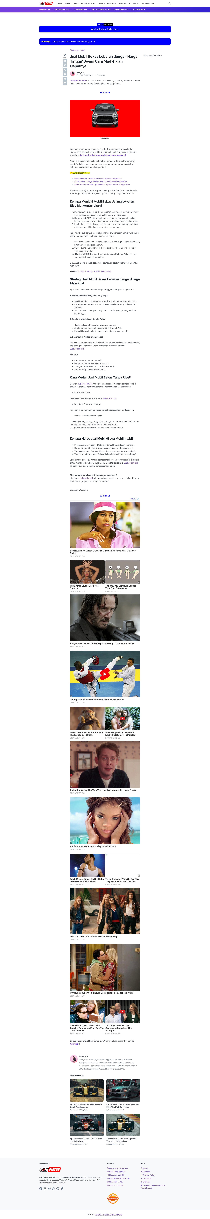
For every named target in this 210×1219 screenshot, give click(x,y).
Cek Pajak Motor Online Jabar (105, 29)
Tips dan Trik (124, 3)
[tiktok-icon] (62, 1188)
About (145, 1168)
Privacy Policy (148, 1175)
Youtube (74, 1044)
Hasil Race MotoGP (117, 1172)
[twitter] (65, 65)
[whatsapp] (65, 70)
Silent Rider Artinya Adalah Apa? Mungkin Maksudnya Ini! (100, 182)
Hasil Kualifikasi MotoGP (119, 1178)
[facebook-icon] (40, 1188)
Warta (135, 3)
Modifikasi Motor (88, 3)
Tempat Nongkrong (107, 3)
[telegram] (65, 74)
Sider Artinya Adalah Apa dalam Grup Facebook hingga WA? (102, 185)
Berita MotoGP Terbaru (118, 1168)
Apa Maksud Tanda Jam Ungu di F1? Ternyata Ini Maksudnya (121, 1140)
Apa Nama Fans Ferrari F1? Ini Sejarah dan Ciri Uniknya (86, 1140)
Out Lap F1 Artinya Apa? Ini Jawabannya (94, 271)
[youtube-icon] (49, 1188)
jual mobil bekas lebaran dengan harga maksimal (103, 155)
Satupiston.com (78, 80)
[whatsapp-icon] (53, 1188)
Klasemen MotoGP (116, 1175)
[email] (65, 83)
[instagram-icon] (45, 1188)
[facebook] (65, 61)
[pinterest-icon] (57, 1188)
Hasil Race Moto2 (116, 1185)
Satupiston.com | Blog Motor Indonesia (108, 1215)
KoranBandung (148, 3)
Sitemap (146, 1182)
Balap (59, 3)
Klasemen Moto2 (116, 1182)
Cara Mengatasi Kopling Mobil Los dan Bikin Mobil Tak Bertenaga (122, 1105)
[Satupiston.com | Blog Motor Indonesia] (46, 3)
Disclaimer (147, 1178)
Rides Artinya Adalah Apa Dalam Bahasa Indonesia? (98, 178)
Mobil (67, 3)
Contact (146, 1172)
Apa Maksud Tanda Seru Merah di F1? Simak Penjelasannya (86, 1105)
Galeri (75, 3)
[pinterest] (65, 79)
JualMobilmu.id (77, 349)
